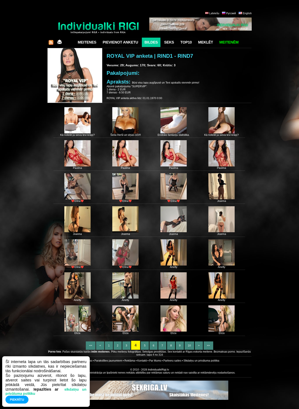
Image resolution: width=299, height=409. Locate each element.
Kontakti (142, 360)
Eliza (77, 333)
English (247, 13)
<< (90, 345)
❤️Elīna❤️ (77, 201)
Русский (231, 13)
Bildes (151, 42)
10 (189, 345)
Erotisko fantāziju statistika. (174, 134)
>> (208, 345)
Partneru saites (172, 360)
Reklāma (129, 360)
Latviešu (214, 13)
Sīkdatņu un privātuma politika (201, 360)
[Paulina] (77, 165)
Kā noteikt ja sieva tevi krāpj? (77, 134)
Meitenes (87, 42)
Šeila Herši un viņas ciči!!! (125, 134)
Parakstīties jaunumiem (108, 360)
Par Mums (155, 360)
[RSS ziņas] (51, 44)
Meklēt (205, 42)
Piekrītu (17, 399)
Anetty (173, 267)
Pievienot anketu (120, 42)
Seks (169, 42)
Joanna (221, 201)
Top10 (186, 42)
